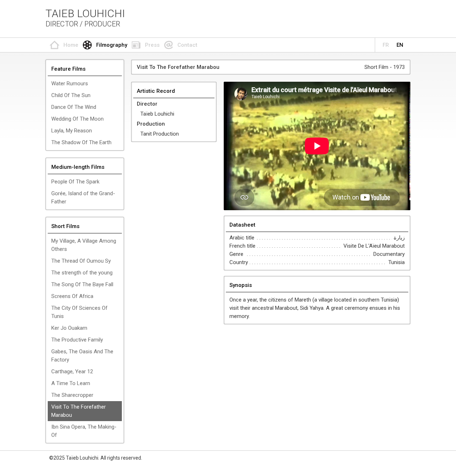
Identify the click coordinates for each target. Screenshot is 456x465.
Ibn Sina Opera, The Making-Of (83, 431)
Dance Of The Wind (73, 107)
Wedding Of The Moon (77, 119)
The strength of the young (82, 272)
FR (386, 45)
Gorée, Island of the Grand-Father (83, 197)
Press (152, 45)
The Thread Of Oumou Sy (81, 261)
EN (400, 45)
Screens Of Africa (72, 296)
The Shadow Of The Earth (81, 142)
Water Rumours (69, 83)
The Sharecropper (72, 395)
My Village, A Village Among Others (83, 245)
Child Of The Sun (70, 95)
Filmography (111, 45)
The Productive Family (77, 340)
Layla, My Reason (71, 130)
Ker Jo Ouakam (69, 328)
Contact (187, 45)
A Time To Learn (70, 383)
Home (70, 45)
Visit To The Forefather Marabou (78, 411)
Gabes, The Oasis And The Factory (82, 355)
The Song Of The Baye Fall (82, 284)
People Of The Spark (75, 181)
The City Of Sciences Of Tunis (79, 312)
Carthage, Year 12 (72, 371)
